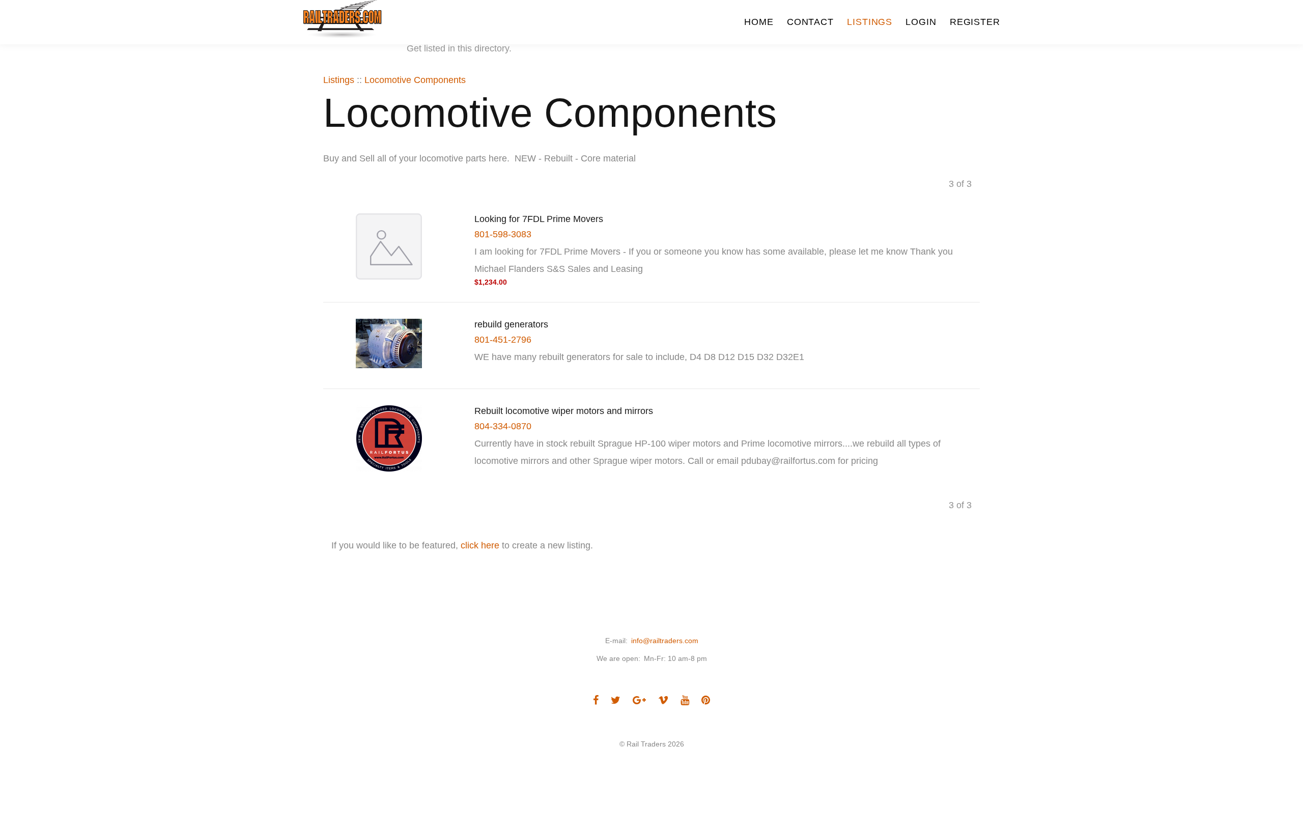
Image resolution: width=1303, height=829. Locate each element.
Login (921, 22)
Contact (810, 22)
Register (975, 22)
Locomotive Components (415, 80)
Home (759, 22)
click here (480, 545)
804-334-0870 (502, 426)
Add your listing (366, 48)
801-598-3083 (502, 234)
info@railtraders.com (664, 641)
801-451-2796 (502, 340)
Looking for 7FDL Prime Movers (538, 219)
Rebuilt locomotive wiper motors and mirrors (563, 411)
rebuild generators (511, 324)
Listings (869, 22)
